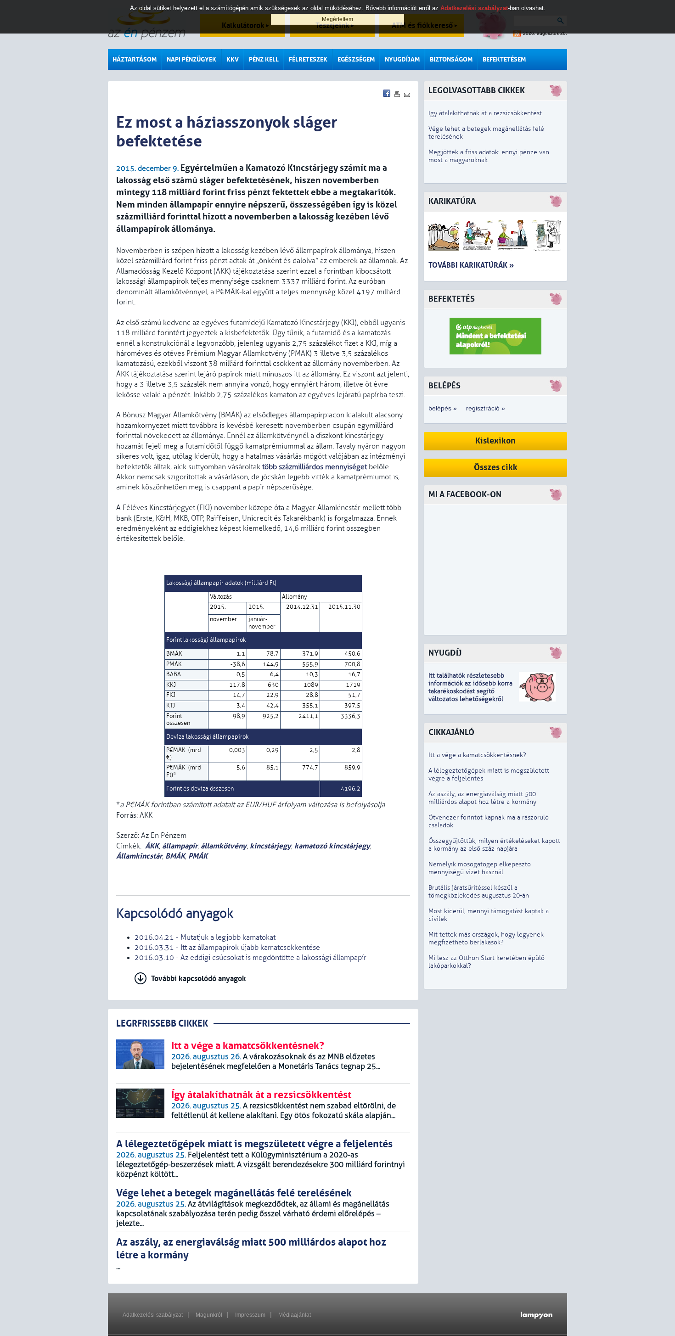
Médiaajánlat (294, 1315)
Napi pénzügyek (191, 59)
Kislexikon (495, 441)
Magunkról (209, 1315)
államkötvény (224, 846)
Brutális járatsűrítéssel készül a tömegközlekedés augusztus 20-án (478, 891)
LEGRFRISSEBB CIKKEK (162, 1023)
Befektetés (451, 299)
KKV (232, 59)
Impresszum (250, 1315)
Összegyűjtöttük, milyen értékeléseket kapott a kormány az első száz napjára (494, 845)
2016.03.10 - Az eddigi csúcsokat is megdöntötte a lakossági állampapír (250, 958)
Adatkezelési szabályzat (153, 1315)
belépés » (442, 408)
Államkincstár (139, 856)
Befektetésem (504, 59)
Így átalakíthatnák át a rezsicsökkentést (485, 113)
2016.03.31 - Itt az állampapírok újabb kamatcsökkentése (227, 947)
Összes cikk (496, 467)
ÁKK (152, 846)
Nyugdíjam (402, 59)
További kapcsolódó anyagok (198, 978)
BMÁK (175, 856)
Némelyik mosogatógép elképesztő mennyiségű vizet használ (479, 868)
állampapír (179, 846)
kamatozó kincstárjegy (332, 846)
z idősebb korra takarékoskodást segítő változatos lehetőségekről (470, 691)
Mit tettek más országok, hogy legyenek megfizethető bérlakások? (486, 938)
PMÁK (198, 856)
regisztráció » (485, 408)
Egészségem (356, 59)
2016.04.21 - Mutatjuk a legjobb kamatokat (205, 937)
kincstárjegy (270, 846)
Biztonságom (451, 59)
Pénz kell (264, 59)
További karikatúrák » (471, 265)
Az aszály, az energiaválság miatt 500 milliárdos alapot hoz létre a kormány (482, 798)
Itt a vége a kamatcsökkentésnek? (477, 755)
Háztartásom (134, 59)
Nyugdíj (444, 653)
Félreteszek (308, 59)
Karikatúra (452, 201)
